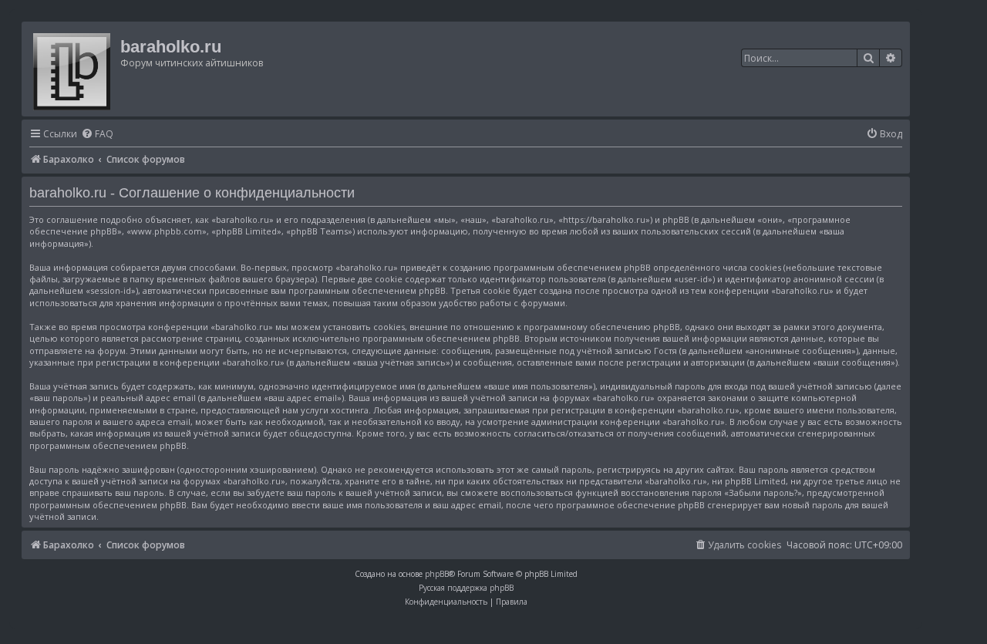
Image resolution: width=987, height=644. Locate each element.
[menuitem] (97, 134)
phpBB (437, 573)
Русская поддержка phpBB (466, 587)
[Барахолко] (72, 69)
